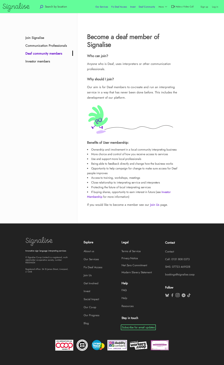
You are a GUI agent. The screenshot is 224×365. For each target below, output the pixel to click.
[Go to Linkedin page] (183, 294)
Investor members (37, 61)
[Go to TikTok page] (188, 294)
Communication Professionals (46, 45)
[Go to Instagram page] (177, 294)
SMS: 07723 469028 (177, 267)
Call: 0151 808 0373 (177, 259)
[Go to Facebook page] (172, 294)
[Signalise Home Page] (47, 241)
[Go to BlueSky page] (166, 294)
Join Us (154, 204)
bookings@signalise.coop (180, 274)
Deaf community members (43, 53)
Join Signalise (34, 37)
